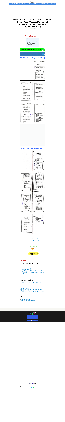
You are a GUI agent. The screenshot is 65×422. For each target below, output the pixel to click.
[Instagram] (34, 314)
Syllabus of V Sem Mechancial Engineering (28, 302)
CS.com (32, 2)
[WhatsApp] (32, 314)
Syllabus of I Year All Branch (26, 299)
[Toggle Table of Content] (38, 38)
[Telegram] (30, 314)
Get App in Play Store (32, 320)
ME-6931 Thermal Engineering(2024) (33, 41)
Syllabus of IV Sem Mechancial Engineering (28, 301)
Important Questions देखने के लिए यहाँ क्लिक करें (33, 240)
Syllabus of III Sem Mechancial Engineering (28, 300)
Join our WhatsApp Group (32, 318)
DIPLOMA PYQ (32, 28)
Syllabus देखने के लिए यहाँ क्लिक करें (33, 242)
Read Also (28, 42)
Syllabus (28, 45)
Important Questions (30, 44)
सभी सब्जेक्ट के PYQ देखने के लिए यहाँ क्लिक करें (33, 238)
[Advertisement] (32, 10)
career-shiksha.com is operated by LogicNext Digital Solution (32, 384)
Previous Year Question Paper (31, 43)
